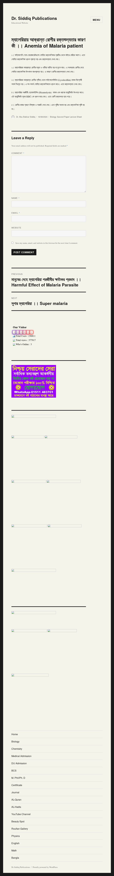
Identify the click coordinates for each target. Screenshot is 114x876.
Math (14, 850)
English (15, 843)
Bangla (15, 857)
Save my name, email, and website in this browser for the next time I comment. (46, 243)
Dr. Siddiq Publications (34, 18)
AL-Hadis (16, 807)
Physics (15, 836)
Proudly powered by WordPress (45, 867)
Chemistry (16, 748)
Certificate (16, 785)
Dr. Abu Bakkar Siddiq (25, 116)
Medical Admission (21, 756)
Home (14, 734)
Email (15, 212)
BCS (13, 770)
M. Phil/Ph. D (18, 777)
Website (16, 227)
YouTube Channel (21, 814)
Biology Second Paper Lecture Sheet (66, 116)
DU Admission (19, 763)
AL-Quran (16, 799)
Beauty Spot (17, 821)
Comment (17, 153)
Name (15, 198)
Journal (15, 792)
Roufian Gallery (19, 828)
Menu (96, 19)
